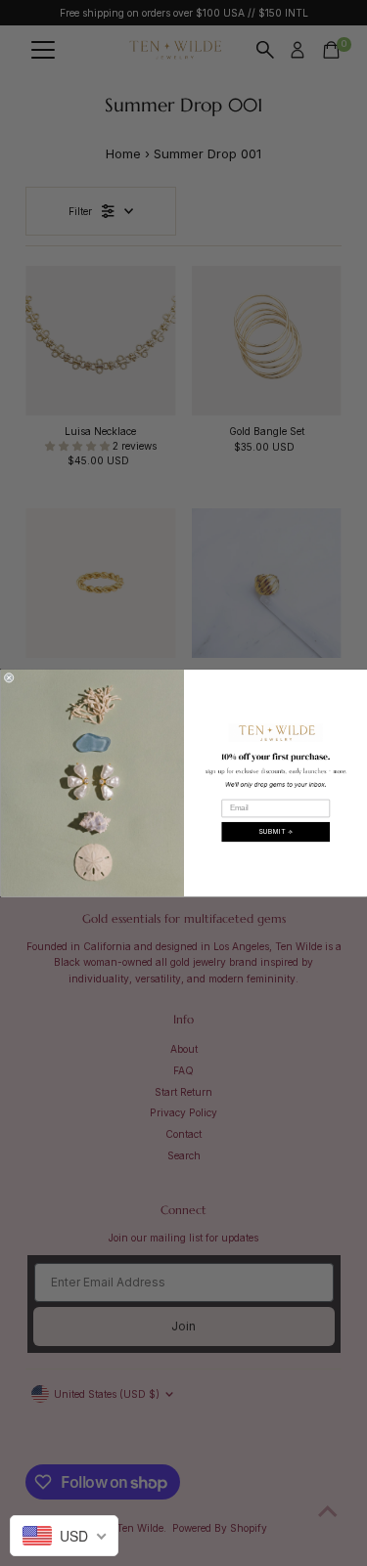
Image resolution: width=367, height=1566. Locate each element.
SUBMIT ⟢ (275, 831)
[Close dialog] (9, 677)
